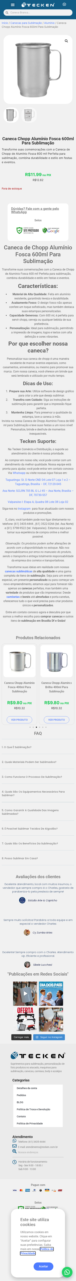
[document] (38, 640)
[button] (67, 1272)
